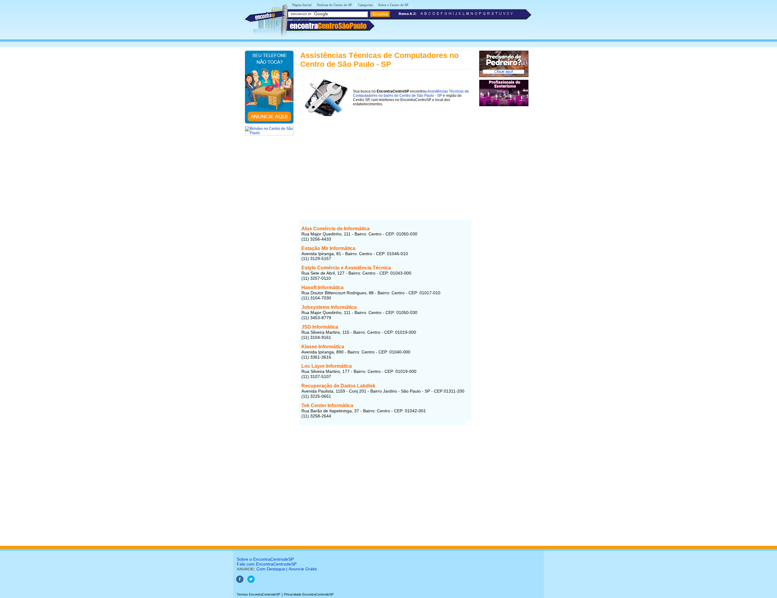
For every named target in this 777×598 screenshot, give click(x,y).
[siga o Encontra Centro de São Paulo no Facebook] (239, 581)
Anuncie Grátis (303, 568)
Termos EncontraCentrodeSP (258, 594)
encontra (328, 26)
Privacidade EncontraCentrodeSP (309, 594)
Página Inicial (301, 5)
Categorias (365, 5)
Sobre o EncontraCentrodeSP (265, 559)
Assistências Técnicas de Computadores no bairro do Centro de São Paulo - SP (411, 93)
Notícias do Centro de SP (335, 5)
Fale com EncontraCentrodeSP (267, 564)
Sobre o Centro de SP (393, 5)
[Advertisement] (385, 163)
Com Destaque (270, 568)
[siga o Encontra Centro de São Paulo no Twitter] (251, 581)
